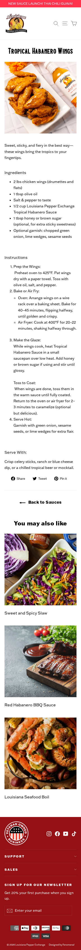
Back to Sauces (44, 502)
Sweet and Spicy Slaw (25, 613)
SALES (11, 869)
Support (14, 856)
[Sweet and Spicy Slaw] (40, 569)
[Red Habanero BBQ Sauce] (40, 661)
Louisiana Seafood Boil (26, 797)
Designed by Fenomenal (61, 944)
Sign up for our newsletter (38, 885)
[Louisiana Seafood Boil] (40, 753)
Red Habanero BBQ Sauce (30, 704)
